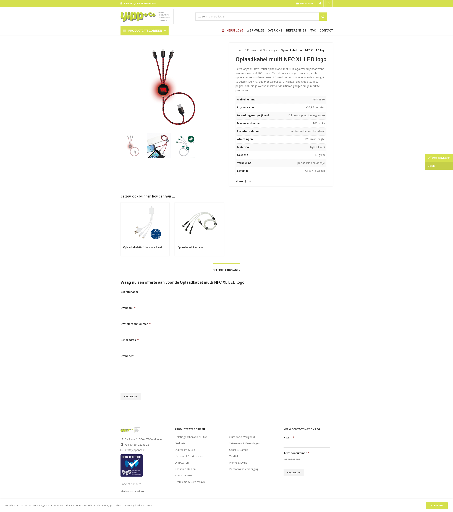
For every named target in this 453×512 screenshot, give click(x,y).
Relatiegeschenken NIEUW (191, 437)
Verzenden (130, 396)
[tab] (226, 268)
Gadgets (180, 443)
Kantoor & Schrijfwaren (189, 456)
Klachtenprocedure (132, 491)
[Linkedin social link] (329, 3)
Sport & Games (238, 449)
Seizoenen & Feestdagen (244, 443)
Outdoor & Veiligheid (242, 437)
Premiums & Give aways (262, 50)
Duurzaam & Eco (185, 449)
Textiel (233, 456)
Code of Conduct (131, 484)
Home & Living (238, 462)
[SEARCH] (323, 16)
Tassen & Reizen (185, 469)
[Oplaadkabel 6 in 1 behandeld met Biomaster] (145, 223)
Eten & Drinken (184, 475)
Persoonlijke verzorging (243, 469)
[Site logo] (147, 16)
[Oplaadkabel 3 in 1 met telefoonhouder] (199, 223)
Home (239, 50)
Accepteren (437, 505)
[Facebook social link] (320, 3)
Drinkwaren (182, 462)
